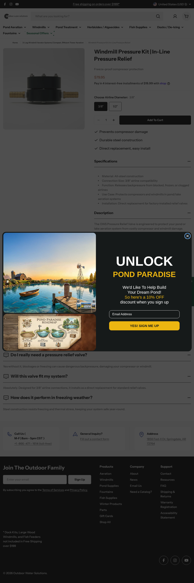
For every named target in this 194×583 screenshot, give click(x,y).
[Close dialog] (187, 236)
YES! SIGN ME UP (144, 326)
